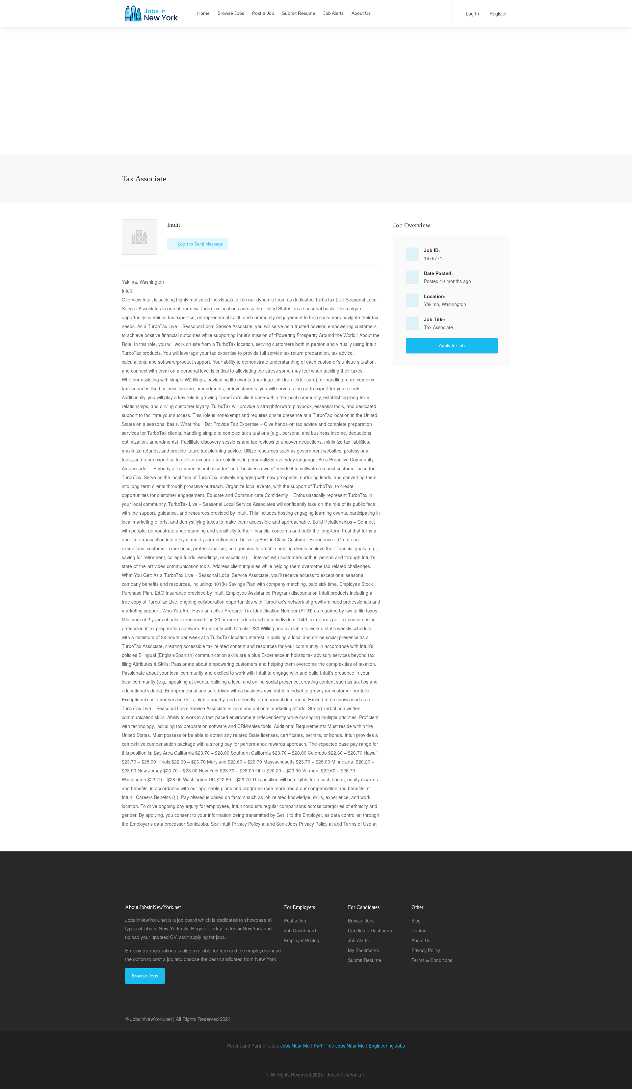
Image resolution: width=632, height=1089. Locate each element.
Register (497, 13)
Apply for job (452, 345)
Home (203, 13)
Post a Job (263, 13)
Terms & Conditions (431, 960)
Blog (416, 920)
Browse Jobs (231, 13)
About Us (361, 13)
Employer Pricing (301, 940)
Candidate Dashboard (371, 930)
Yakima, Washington (445, 304)
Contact (419, 930)
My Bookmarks (363, 950)
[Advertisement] (316, 109)
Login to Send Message (199, 244)
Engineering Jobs (387, 1045)
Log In (471, 13)
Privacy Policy (425, 950)
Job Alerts (333, 13)
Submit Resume (298, 13)
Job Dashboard (300, 930)
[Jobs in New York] (151, 16)
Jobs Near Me (295, 1045)
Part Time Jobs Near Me (339, 1045)
